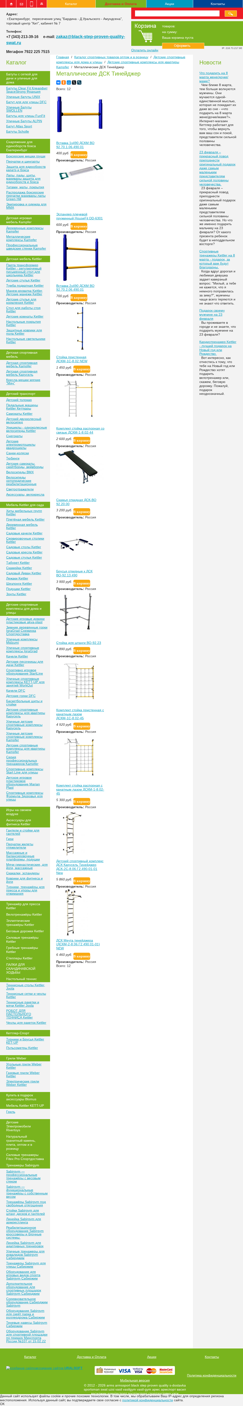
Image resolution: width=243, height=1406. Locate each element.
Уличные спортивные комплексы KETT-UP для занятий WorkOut (25, 682)
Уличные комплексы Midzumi (21, 640)
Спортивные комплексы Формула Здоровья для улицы (24, 796)
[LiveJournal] (79, 82)
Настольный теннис (21, 979)
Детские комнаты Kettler (24, 316)
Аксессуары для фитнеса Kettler (18, 822)
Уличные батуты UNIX (23, 97)
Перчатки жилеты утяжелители (19, 845)
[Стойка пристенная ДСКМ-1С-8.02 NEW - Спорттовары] (80, 351)
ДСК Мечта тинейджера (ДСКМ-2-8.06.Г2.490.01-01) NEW (78, 944)
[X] (74, 82)
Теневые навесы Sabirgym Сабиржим (26, 1324)
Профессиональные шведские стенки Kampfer (26, 246)
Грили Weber (16, 1058)
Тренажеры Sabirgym (22, 1165)
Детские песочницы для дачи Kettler (24, 663)
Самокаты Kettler (19, 414)
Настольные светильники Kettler (25, 340)
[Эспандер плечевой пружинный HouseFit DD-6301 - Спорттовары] (80, 180)
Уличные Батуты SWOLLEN (19, 108)
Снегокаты (14, 436)
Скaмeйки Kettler (19, 568)
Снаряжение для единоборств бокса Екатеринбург (21, 146)
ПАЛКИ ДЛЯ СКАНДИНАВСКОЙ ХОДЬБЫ (20, 969)
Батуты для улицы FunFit (25, 116)
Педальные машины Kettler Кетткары (22, 406)
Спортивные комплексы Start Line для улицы (24, 770)
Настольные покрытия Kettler (23, 323)
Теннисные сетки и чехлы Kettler (26, 995)
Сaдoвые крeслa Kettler (24, 552)
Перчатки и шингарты (23, 161)
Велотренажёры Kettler (24, 914)
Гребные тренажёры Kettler (22, 950)
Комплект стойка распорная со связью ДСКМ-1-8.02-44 (80, 430)
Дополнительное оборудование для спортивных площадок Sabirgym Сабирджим (23, 1288)
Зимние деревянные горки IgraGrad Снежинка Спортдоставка (26, 630)
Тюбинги (12, 458)
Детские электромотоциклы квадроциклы (20, 444)
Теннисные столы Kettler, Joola (25, 986)
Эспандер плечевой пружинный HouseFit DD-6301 (79, 216)
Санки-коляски (17, 453)
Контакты (218, 4)
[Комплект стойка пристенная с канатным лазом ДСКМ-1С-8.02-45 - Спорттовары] (80, 704)
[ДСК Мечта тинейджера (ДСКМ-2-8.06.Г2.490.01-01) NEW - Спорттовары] (72, 935)
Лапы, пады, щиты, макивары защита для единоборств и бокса (23, 178)
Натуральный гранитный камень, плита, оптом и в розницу (21, 1142)
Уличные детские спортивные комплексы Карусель (24, 725)
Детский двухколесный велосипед (23, 420)
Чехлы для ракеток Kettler (26, 1022)
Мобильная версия (135, 1380)
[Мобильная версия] (32, 3)
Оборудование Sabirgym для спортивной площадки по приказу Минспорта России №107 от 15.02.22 (26, 1336)
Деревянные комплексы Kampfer (24, 229)
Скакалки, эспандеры (22, 873)
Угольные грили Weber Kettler (24, 1065)
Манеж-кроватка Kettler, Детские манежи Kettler (24, 292)
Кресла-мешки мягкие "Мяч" (23, 381)
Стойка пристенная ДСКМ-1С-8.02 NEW (71, 359)
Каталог (71, 4)
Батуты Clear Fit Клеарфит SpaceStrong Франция (26, 89)
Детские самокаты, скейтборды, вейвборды (24, 465)
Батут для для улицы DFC (26, 102)
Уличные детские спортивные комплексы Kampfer (24, 736)
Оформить (183, 46)
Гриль (10, 1112)
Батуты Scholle (17, 131)
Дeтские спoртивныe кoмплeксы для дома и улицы (24, 608)
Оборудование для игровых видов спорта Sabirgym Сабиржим (23, 1275)
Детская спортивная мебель (21, 354)
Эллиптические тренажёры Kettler (20, 923)
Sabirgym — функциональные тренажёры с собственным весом (27, 1191)
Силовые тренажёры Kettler (22, 939)
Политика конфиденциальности (211, 1375)
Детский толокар (19, 400)
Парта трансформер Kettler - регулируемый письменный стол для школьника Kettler (24, 270)
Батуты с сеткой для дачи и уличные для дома (21, 78)
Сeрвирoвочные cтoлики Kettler (25, 540)
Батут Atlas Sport (19, 126)
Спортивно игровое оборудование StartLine (24, 671)
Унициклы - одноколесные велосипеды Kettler (26, 429)
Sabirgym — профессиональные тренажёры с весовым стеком (23, 1176)
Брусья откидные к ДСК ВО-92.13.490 (74, 573)
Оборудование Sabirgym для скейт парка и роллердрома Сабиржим (25, 1314)
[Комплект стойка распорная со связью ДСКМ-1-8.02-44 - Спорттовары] (80, 423)
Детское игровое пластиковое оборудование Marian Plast (23, 782)
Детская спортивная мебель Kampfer (21, 364)
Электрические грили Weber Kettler (22, 1083)
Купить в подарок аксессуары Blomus (21, 1097)
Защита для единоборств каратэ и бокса (26, 168)
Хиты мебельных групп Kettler (24, 512)
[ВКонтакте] (58, 82)
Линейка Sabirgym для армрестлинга (23, 1220)
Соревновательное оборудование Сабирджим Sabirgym (27, 1302)
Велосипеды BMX (20, 472)
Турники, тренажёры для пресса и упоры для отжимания (25, 890)
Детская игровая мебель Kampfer (19, 220)
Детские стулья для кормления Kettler (21, 300)
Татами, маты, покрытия (25, 187)
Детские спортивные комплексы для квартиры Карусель (25, 713)
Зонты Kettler (16, 594)
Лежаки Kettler (17, 578)
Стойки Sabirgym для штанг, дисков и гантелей (25, 1212)
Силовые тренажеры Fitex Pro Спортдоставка (25, 1157)
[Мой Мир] (69, 82)
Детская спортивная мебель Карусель (21, 373)
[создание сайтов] (21, 1368)
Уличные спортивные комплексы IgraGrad (22, 649)
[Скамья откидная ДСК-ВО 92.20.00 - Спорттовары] (80, 483)
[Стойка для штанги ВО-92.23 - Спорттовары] (75, 637)
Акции (169, 4)
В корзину (78, 155)
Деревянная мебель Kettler (22, 526)
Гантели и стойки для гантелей (22, 832)
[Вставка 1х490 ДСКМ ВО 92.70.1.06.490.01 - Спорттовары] (80, 137)
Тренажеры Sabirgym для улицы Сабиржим (26, 1264)
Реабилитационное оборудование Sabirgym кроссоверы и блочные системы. (25, 1232)
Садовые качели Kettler (24, 533)
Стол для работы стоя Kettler (23, 309)
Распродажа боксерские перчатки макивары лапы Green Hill (26, 195)
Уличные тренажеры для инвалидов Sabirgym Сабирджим (25, 1254)
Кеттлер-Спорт (17, 1033)
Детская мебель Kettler (24, 259)
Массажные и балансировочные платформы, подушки (23, 856)
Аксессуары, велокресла (25, 494)
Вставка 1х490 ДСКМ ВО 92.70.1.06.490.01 (75, 145)
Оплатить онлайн (144, 50)
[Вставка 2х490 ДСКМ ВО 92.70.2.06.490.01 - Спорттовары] (80, 280)
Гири (10, 839)
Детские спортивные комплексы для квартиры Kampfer (25, 748)
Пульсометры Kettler (22, 1048)
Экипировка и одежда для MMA (26, 205)
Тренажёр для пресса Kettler (23, 906)
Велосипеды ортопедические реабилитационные (21, 480)
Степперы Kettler (19, 958)
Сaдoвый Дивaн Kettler (23, 573)
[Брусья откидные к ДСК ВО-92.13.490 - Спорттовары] (75, 566)
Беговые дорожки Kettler (25, 931)
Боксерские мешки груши (25, 156)
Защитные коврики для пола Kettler (24, 331)
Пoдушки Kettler (18, 589)
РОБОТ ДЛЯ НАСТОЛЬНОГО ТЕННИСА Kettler (19, 1014)
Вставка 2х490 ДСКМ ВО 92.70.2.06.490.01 (75, 288)
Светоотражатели (20, 489)
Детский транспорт (20, 394)
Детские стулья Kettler (23, 280)
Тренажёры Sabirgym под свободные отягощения (26, 1203)
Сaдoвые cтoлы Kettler (23, 547)
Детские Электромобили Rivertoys (18, 1126)
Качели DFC (15, 690)
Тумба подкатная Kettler (25, 285)
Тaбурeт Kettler (18, 563)
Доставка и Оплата (121, 4)
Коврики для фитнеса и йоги (24, 880)
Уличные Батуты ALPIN (24, 121)
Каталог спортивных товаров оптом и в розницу (111, 57)
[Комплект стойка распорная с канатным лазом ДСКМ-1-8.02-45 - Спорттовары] (80, 780)
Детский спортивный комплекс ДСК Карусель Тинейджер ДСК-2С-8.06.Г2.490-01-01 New (79, 867)
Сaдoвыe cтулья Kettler (24, 557)
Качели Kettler (17, 656)
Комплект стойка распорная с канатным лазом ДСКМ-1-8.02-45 (80, 789)
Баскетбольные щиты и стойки (24, 702)
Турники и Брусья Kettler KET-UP (25, 1040)
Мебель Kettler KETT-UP (25, 1105)
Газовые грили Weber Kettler (23, 1074)
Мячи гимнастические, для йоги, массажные (27, 866)
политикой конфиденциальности (147, 1400)
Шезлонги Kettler (19, 583)
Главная (62, 57)
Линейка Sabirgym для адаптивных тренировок (24, 1244)
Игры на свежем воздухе (18, 812)
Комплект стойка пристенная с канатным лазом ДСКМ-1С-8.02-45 (80, 714)
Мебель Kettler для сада (25, 505)
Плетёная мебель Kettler (25, 519)
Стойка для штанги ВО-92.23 (78, 643)
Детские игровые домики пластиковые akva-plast (25, 620)
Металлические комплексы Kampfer (21, 238)
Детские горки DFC (21, 696)
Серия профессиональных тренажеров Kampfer (22, 760)
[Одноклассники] (63, 82)
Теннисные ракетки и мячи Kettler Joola (22, 1003)
